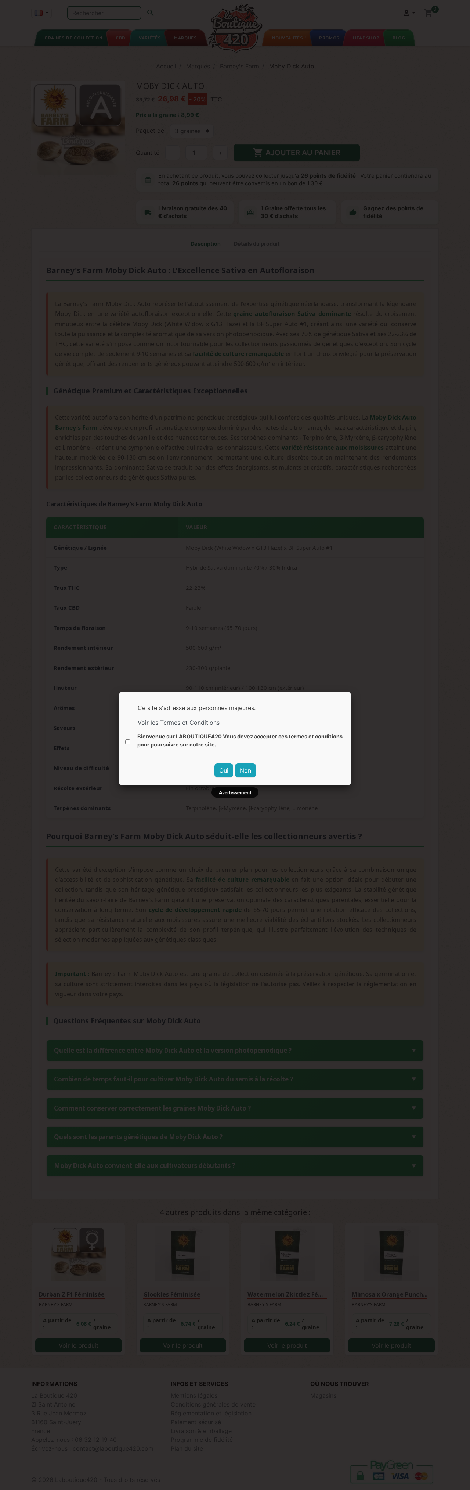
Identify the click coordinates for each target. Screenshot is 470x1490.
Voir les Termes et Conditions (179, 722)
